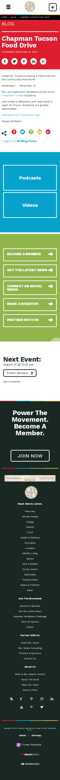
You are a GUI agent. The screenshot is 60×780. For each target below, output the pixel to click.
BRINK (29, 730)
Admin (22, 735)
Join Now (30, 456)
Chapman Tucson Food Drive (35, 17)
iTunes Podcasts (31, 744)
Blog (13, 17)
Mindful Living (30, 553)
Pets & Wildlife (30, 564)
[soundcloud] (30, 764)
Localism (30, 548)
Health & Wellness (30, 537)
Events (30, 627)
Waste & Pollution (30, 585)
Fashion (30, 527)
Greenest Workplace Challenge (30, 616)
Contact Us (30, 658)
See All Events (11, 381)
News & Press (30, 690)
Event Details (17, 373)
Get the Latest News (30, 611)
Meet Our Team (30, 685)
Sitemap (36, 735)
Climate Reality (30, 516)
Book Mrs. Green (30, 642)
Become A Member (30, 606)
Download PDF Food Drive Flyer (21, 114)
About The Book (30, 679)
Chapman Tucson (13, 95)
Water (30, 590)
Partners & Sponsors (30, 653)
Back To (21, 141)
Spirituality (30, 574)
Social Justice (30, 569)
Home (4, 17)
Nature (30, 558)
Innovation (30, 543)
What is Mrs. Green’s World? (30, 674)
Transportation (30, 579)
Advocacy (30, 511)
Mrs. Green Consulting (30, 648)
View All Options (30, 621)
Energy (30, 522)
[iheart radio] (30, 754)
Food (30, 532)
